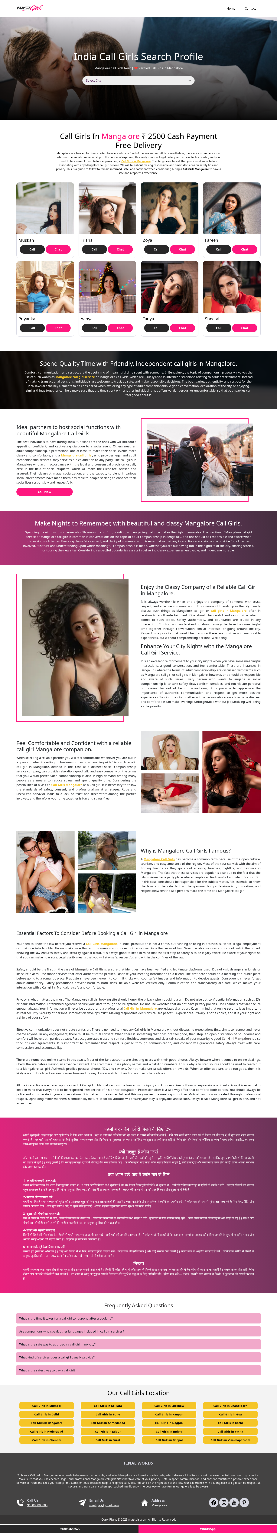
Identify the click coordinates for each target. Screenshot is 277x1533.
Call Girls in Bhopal (169, 1440)
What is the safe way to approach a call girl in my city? (57, 1344)
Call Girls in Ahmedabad (108, 1423)
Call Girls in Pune (108, 1414)
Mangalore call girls (76, 455)
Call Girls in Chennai (46, 1440)
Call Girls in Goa (230, 1414)
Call (32, 249)
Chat (58, 249)
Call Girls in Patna (230, 1431)
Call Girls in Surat (108, 1440)
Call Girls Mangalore (66, 785)
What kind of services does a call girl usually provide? (57, 1357)
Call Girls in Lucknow (169, 1406)
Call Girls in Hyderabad (46, 1431)
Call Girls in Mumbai (46, 1406)
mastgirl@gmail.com (104, 1505)
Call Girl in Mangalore (139, 1008)
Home (231, 8)
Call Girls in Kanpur (169, 1414)
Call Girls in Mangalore (136, 161)
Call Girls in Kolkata (108, 1406)
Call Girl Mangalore (236, 1038)
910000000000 (37, 1505)
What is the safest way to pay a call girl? (47, 1370)
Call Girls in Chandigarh (230, 1406)
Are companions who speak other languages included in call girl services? (71, 1331)
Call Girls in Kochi (230, 1423)
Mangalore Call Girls (159, 859)
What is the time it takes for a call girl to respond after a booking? (66, 1318)
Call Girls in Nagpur (169, 1423)
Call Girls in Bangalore (47, 1423)
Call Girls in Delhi (46, 1414)
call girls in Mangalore (228, 611)
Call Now (44, 492)
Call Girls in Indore (169, 1431)
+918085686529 (69, 1529)
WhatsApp (208, 1529)
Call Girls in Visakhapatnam (230, 1440)
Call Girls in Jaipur (108, 1431)
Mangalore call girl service (75, 377)
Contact (250, 8)
